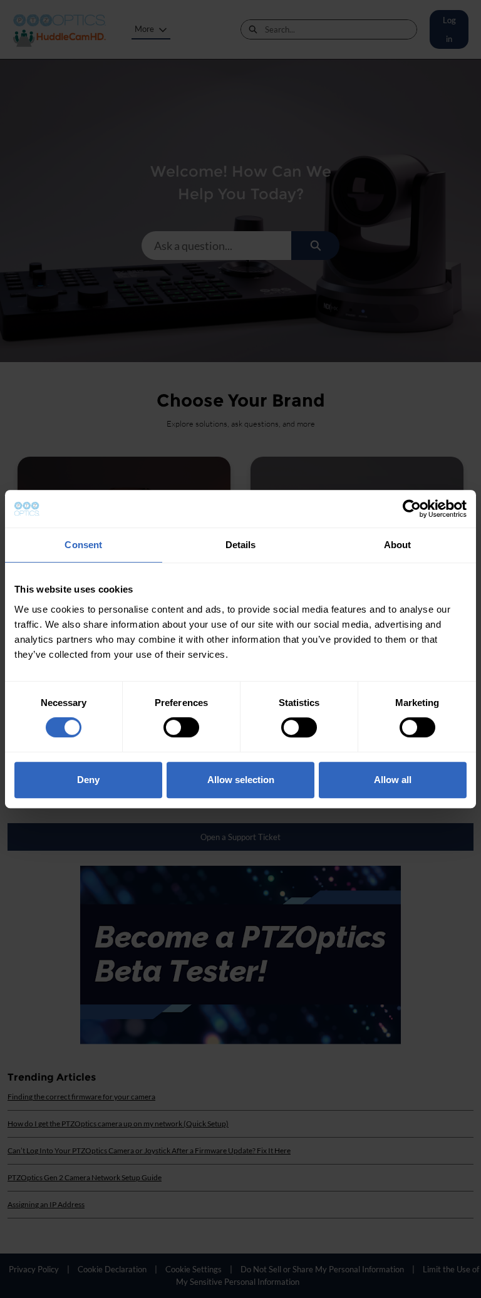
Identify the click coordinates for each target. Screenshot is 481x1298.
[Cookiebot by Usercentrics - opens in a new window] (412, 508)
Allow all (392, 779)
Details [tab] (240, 544)
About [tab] (397, 544)
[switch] (181, 727)
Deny (88, 779)
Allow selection (240, 779)
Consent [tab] (83, 544)
